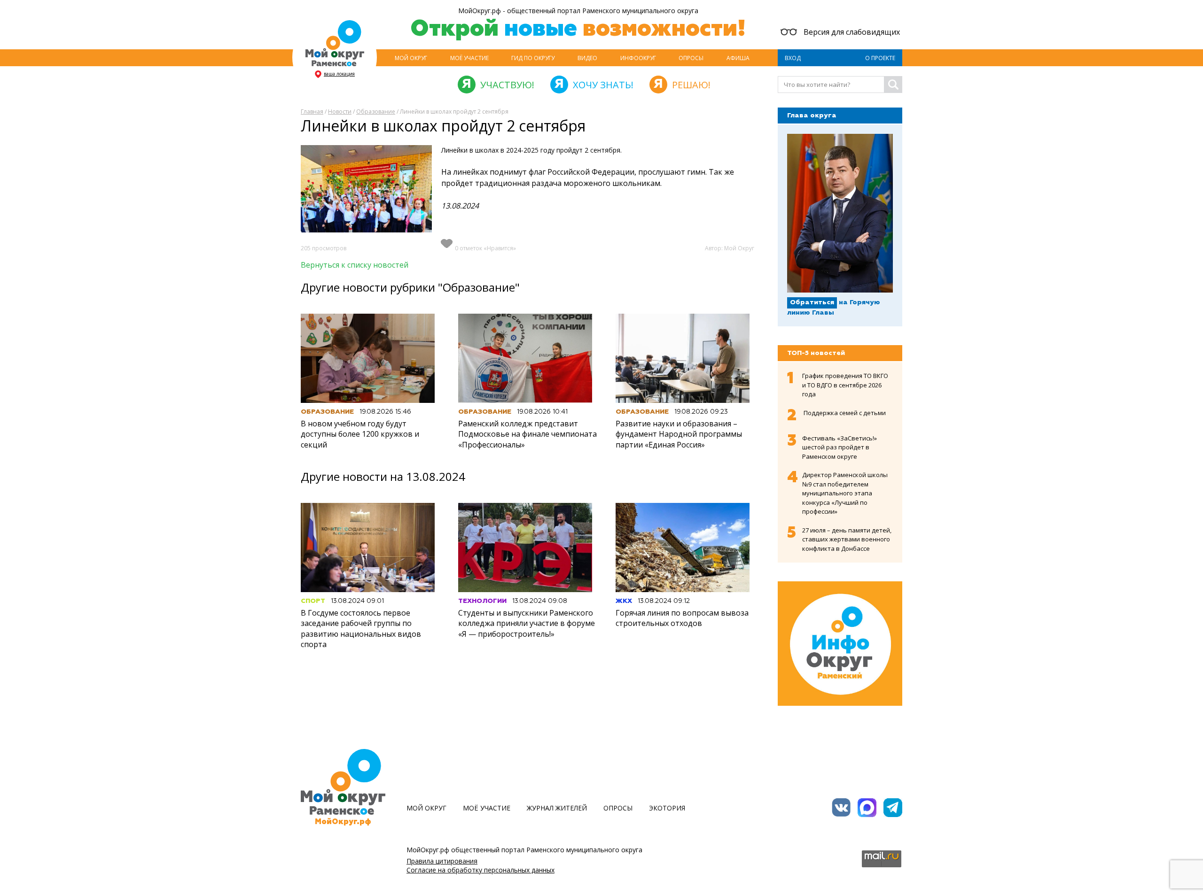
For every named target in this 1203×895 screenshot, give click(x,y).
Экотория (667, 807)
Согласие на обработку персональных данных (480, 869)
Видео (587, 58)
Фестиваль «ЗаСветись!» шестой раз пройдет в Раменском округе (839, 447)
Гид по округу (533, 58)
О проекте (880, 58)
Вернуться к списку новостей (354, 265)
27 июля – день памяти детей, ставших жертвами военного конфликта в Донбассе (846, 539)
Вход (793, 58)
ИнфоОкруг (638, 58)
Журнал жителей (557, 807)
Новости (340, 112)
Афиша (738, 58)
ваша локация (339, 73)
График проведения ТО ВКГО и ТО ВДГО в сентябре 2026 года (845, 384)
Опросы (691, 58)
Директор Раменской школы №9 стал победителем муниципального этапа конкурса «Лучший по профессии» (845, 493)
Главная (312, 112)
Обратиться (812, 302)
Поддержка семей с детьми (845, 413)
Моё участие (469, 58)
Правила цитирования (441, 860)
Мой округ (411, 58)
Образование (375, 112)
